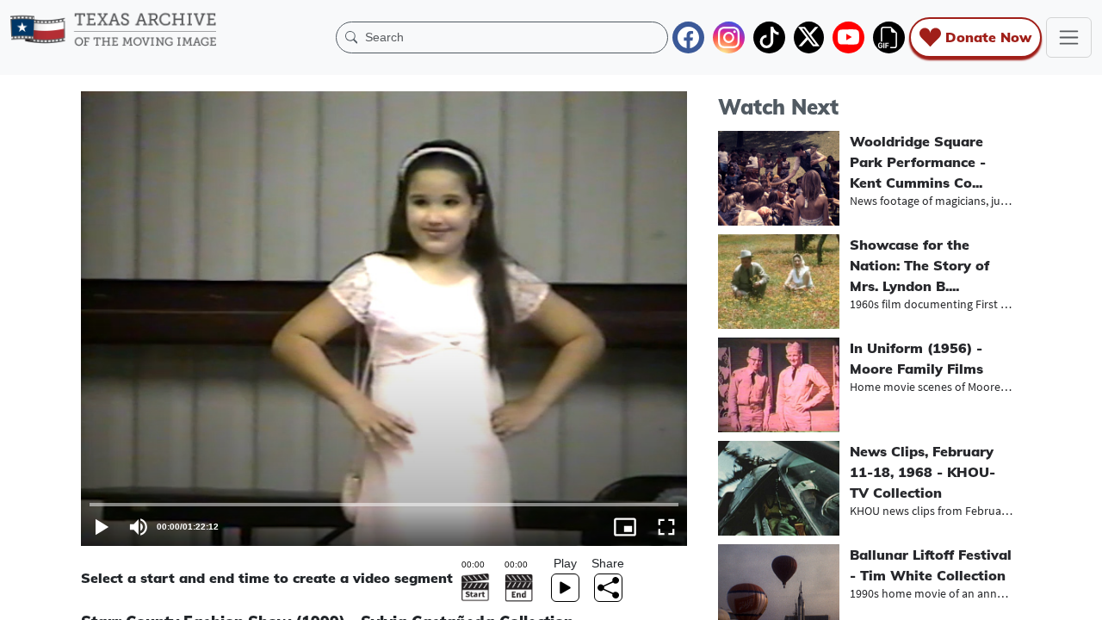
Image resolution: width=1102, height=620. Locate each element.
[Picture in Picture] (625, 527)
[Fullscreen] (666, 527)
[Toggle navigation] (1069, 37)
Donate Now (988, 37)
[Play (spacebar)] (101, 527)
